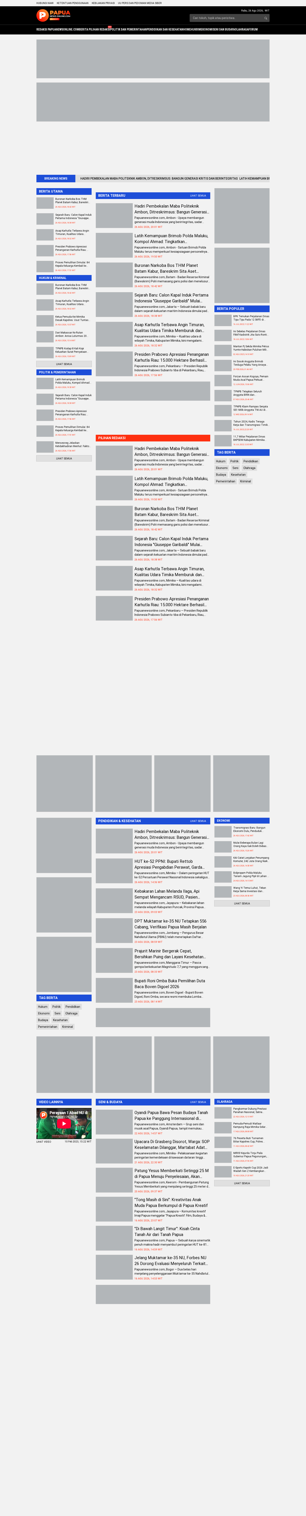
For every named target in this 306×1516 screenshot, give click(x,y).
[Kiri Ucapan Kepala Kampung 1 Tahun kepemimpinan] (123, 783)
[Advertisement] (161, 146)
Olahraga (242, 29)
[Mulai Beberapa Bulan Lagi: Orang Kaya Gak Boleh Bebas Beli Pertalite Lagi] (223, 847)
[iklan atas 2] (153, 59)
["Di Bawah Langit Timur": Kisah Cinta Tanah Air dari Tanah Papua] (114, 1238)
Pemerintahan (225, 481)
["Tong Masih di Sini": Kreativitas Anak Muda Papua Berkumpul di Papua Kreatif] (114, 1209)
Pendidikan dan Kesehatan (165, 29)
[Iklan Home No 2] (153, 1017)
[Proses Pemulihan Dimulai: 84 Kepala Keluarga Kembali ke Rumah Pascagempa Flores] (45, 266)
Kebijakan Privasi (103, 3)
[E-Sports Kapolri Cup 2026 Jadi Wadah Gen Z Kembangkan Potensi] (223, 1172)
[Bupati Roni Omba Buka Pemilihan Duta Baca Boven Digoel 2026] (114, 990)
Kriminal (245, 481)
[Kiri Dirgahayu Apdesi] (64, 964)
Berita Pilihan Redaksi (94, 29)
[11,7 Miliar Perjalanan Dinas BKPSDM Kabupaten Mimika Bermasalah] (223, 440)
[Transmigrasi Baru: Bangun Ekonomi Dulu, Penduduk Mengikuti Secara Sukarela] (223, 832)
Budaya (221, 474)
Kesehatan (238, 474)
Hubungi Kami (44, 3)
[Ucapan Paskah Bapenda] (64, 783)
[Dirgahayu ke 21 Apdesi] (64, 1064)
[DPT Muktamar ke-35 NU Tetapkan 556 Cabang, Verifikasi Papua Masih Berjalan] (114, 930)
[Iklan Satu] (153, 102)
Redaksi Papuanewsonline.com (57, 29)
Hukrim (196, 29)
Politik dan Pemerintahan (128, 29)
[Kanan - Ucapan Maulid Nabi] (242, 215)
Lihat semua (198, 195)
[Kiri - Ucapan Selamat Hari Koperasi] (64, 905)
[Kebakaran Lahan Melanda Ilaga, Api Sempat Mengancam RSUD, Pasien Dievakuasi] (114, 900)
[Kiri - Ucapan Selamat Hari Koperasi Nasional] (64, 845)
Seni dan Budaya (224, 29)
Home (187, 29)
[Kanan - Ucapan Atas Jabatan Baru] (242, 275)
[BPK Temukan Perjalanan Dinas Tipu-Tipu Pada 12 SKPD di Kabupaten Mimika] (223, 320)
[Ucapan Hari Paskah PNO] (182, 1064)
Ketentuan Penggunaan (72, 3)
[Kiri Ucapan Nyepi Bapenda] (182, 783)
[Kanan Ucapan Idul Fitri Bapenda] (241, 1064)
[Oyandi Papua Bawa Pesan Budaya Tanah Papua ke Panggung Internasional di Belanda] (114, 1122)
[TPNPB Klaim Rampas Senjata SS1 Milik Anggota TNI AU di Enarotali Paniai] (223, 410)
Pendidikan (251, 461)
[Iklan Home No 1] (153, 1294)
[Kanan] (241, 783)
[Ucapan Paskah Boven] (123, 1064)
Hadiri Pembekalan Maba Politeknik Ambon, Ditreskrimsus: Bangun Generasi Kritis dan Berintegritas (159, 178)
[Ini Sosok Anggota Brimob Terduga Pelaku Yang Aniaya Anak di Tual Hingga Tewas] (223, 365)
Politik (234, 461)
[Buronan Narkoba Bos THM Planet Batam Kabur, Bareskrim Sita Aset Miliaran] (114, 274)
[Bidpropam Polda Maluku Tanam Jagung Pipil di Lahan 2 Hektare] (223, 877)
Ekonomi (207, 29)
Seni (235, 468)
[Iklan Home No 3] (153, 391)
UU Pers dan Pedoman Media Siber (140, 3)
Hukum (220, 461)
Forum (253, 29)
